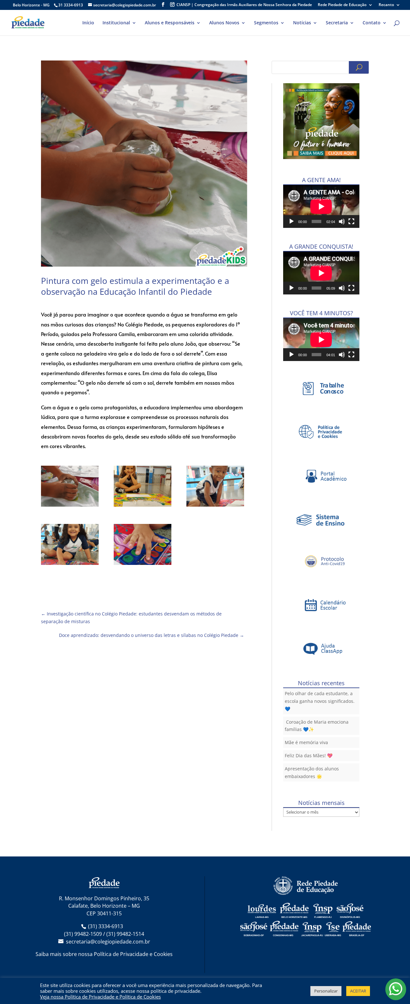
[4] (142, 545)
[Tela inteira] (351, 221)
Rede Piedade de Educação (342, 5)
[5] (70, 487)
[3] (70, 545)
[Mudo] (342, 221)
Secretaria (337, 23)
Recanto (386, 5)
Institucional (116, 23)
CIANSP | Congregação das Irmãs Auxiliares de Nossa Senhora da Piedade (244, 5)
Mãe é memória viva (306, 742)
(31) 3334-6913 (105, 926)
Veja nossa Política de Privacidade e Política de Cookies (100, 997)
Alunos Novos (224, 23)
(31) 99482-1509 (83, 933)
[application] (321, 206)
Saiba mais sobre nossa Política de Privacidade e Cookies (104, 954)
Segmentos (266, 23)
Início (88, 23)
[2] (215, 487)
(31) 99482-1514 (125, 933)
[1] (142, 487)
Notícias (302, 23)
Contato (372, 23)
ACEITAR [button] (358, 991)
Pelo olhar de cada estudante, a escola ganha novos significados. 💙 (320, 701)
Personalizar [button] (326, 991)
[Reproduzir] (291, 221)
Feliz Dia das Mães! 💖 (308, 755)
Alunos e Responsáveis (169, 23)
